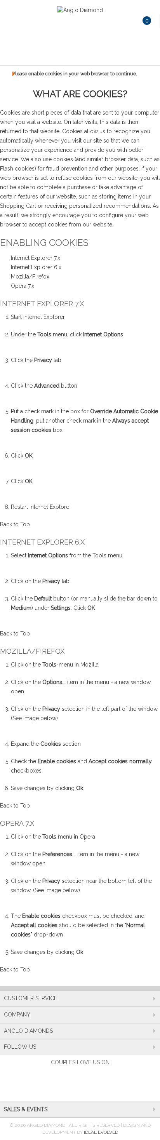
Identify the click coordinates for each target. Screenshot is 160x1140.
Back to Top (15, 524)
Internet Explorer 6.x (36, 267)
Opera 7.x (22, 286)
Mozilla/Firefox (30, 276)
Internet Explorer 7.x (35, 258)
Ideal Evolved (101, 1132)
